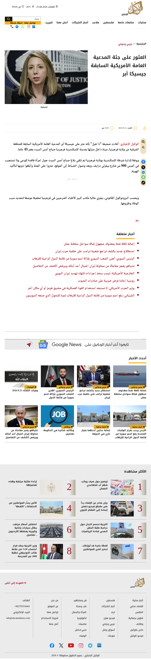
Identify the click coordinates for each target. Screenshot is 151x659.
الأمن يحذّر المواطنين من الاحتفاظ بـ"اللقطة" (23, 504)
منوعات (111, 635)
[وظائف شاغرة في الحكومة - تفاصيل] (57, 416)
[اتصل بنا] (12, 26)
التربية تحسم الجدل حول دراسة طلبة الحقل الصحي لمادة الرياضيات (94, 528)
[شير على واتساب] (143, 177)
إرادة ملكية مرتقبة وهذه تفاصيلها (22, 483)
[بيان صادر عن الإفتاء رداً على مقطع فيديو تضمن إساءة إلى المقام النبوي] (122, 508)
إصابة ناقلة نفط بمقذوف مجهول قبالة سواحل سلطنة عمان (99, 244)
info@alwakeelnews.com (18, 618)
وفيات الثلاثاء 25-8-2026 (25, 391)
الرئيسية (141, 43)
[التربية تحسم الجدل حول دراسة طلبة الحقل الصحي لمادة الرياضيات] (122, 530)
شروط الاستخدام (49, 618)
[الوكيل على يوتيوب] (71, 645)
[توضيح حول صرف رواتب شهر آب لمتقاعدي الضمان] (122, 487)
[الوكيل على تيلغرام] (90, 645)
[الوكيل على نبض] (99, 645)
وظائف (67, 427)
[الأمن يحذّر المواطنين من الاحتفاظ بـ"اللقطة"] (51, 508)
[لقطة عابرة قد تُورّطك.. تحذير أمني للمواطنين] (122, 551)
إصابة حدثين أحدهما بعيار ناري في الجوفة (95, 432)
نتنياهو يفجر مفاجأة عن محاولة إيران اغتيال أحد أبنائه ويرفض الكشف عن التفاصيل (83, 266)
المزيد (49, 22)
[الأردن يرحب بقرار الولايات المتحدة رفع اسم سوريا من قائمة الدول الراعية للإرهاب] (129, 416)
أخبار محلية (137, 427)
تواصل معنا (52, 612)
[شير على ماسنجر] (143, 172)
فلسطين (108, 22)
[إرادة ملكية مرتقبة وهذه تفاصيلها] (51, 487)
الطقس (139, 612)
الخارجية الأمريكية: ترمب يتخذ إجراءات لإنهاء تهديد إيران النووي (94, 273)
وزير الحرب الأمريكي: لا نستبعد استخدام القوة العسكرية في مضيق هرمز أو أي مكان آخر (81, 288)
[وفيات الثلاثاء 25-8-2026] (21, 376)
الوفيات (30, 387)
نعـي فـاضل (81, 630)
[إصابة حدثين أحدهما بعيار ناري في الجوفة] (93, 416)
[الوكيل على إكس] (61, 645)
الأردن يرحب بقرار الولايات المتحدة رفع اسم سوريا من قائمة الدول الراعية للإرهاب (130, 434)
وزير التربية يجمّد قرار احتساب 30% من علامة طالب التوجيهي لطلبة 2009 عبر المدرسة (24, 551)
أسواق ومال (108, 630)
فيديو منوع (109, 618)
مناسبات (82, 624)
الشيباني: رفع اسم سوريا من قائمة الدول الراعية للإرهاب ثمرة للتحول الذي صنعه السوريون (80, 295)
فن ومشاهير (80, 600)
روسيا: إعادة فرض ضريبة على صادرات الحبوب (106, 281)
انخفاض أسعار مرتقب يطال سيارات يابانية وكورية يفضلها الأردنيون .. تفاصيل (22, 530)
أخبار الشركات (80, 22)
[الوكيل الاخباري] (137, 582)
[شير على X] (143, 167)
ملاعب (95, 22)
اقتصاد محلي (136, 606)
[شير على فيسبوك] (143, 162)
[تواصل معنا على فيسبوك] (16, 26)
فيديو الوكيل (136, 635)
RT (137, 220)
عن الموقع (53, 606)
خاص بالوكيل (136, 630)
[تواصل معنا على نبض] (33, 26)
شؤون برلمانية (135, 618)
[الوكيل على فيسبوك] (52, 645)
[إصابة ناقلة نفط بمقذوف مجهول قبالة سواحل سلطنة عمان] (129, 376)
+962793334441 (22, 606)
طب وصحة (81, 606)
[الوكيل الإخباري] (132, 8)
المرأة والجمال (79, 612)
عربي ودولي (125, 44)
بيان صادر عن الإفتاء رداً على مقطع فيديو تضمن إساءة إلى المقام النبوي (94, 506)
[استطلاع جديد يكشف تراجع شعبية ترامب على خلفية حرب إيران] (93, 376)
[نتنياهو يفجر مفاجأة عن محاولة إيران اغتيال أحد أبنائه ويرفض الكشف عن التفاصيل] (21, 416)
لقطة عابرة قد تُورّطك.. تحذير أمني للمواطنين (95, 547)
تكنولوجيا (82, 618)
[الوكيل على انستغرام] (81, 645)
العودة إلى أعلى (14, 583)
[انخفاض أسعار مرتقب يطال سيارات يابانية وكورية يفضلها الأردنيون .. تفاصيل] (51, 530)
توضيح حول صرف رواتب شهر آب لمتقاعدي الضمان (94, 485)
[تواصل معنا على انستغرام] (28, 26)
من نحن (54, 600)
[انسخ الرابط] (143, 183)
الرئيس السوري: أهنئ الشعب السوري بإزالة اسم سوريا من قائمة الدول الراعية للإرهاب (83, 259)
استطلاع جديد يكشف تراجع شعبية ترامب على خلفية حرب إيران (94, 251)
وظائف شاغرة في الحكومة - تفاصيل (58, 432)
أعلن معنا (62, 22)
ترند (113, 612)
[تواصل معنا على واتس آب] (22, 26)
